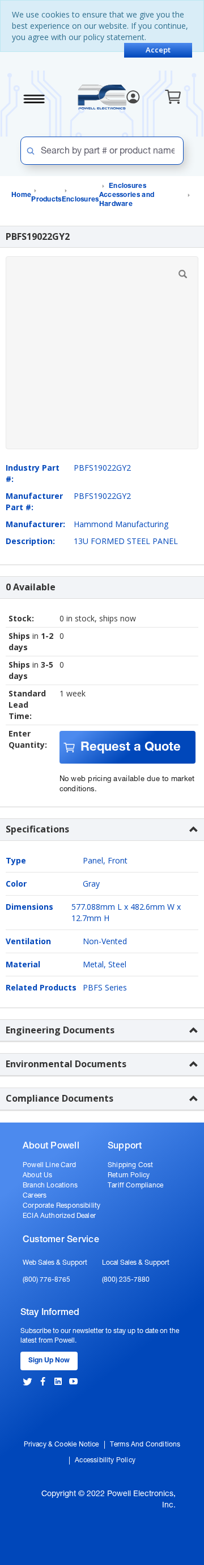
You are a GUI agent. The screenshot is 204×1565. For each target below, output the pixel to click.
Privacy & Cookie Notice (61, 1444)
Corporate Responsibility (61, 1206)
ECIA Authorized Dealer (59, 1216)
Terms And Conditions (145, 1444)
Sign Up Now (49, 1360)
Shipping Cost (130, 1165)
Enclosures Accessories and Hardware (127, 195)
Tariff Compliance (135, 1185)
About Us (37, 1175)
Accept (158, 50)
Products (46, 199)
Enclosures (80, 199)
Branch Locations (50, 1185)
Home (21, 195)
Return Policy (129, 1175)
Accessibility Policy (105, 1460)
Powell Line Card (49, 1165)
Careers (34, 1196)
